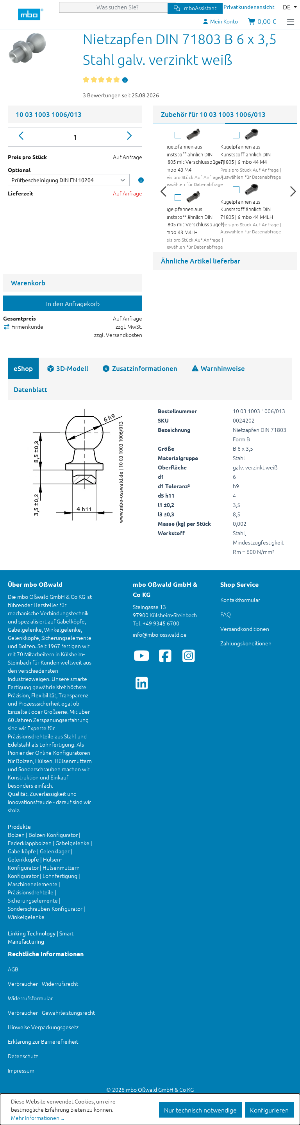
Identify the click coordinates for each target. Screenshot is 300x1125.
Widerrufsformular (30, 998)
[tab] (67, 368)
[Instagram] (188, 655)
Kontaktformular (240, 600)
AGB (13, 969)
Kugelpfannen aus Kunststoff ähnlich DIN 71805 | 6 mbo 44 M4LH (246, 209)
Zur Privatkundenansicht (244, 6)
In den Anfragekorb (73, 303)
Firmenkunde (26, 326)
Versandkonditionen (244, 628)
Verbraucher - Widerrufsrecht (43, 983)
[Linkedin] (141, 683)
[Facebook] (165, 655)
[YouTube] (141, 655)
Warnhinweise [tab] (222, 368)
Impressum (21, 1070)
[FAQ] (125, 80)
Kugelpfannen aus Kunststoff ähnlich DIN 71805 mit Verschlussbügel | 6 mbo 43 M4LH (193, 220)
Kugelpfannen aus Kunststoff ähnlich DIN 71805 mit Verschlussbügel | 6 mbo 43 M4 (193, 158)
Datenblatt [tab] (30, 389)
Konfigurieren (269, 1109)
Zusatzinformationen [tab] (144, 368)
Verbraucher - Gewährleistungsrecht (51, 1012)
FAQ (225, 614)
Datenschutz (23, 1056)
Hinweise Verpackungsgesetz (43, 1027)
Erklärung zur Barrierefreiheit (43, 1041)
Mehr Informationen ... (37, 1117)
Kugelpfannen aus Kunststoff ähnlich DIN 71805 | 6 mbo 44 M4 (245, 154)
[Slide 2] (261, 123)
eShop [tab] (23, 368)
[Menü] (290, 21)
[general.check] (178, 135)
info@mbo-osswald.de (160, 634)
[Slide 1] (189, 123)
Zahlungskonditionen (245, 643)
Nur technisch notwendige (200, 1109)
